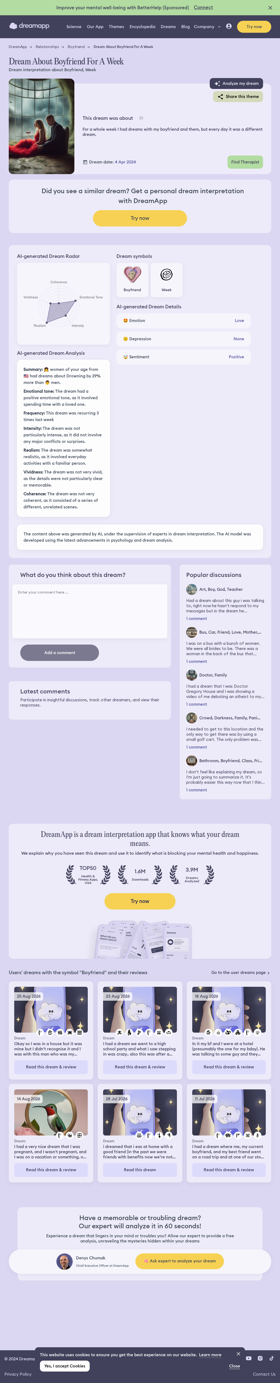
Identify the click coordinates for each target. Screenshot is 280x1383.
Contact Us (264, 1374)
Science (73, 26)
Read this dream (140, 1170)
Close (234, 1366)
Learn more (210, 1355)
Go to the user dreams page (238, 972)
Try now (254, 26)
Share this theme (242, 96)
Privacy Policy (17, 1374)
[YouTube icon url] (248, 1358)
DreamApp (18, 46)
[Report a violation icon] (141, 118)
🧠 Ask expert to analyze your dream (180, 1261)
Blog (185, 26)
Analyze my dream (241, 83)
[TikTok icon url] (271, 1358)
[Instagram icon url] (260, 1358)
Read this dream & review (51, 1067)
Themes (116, 26)
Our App (95, 26)
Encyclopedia (142, 26)
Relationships (47, 46)
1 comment (196, 618)
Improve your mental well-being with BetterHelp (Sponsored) (122, 8)
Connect (203, 7)
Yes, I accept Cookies (64, 1366)
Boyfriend (76, 46)
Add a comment (59, 652)
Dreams (168, 26)
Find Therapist (245, 162)
